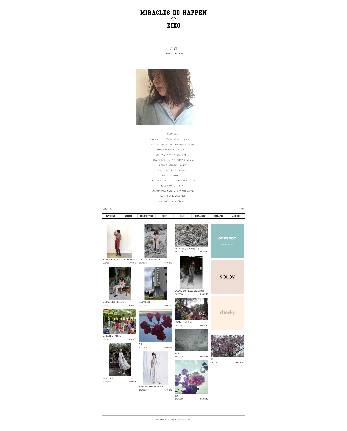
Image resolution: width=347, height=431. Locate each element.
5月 (140, 344)
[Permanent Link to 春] (227, 356)
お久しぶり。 (109, 378)
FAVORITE (179, 54)
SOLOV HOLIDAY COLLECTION (119, 259)
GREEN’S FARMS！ (113, 336)
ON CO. (172, 419)
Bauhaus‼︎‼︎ (144, 302)
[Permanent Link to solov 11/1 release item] (155, 257)
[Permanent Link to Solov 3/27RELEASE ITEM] (155, 384)
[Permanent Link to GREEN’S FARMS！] (119, 333)
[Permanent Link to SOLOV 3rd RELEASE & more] (191, 288)
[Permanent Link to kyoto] (191, 351)
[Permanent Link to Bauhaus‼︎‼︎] (155, 299)
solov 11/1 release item (150, 259)
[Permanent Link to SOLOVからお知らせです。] (191, 246)
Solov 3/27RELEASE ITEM (152, 387)
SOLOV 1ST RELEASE (114, 302)
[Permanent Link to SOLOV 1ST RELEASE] (120, 299)
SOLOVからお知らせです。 (188, 248)
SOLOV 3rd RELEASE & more (189, 291)
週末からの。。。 (109, 209)
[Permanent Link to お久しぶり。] (120, 376)
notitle (242, 209)
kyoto (177, 353)
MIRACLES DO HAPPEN (173, 12)
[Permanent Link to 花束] (191, 393)
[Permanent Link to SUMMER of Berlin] (191, 319)
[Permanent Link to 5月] (155, 342)
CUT (173, 49)
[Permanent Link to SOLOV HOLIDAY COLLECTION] (119, 257)
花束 (177, 395)
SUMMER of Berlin (184, 322)
